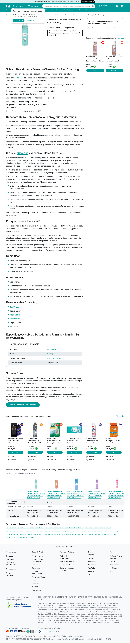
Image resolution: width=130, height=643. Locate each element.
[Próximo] (121, 55)
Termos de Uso (66, 565)
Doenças (35, 583)
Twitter (91, 558)
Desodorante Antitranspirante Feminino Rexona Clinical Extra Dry (64, 528)
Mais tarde (30, 20)
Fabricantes (36, 590)
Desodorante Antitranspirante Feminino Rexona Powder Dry (100, 531)
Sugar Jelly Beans (17, 315)
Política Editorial (12, 559)
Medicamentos (37, 556)
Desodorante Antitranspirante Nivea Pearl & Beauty (21, 537)
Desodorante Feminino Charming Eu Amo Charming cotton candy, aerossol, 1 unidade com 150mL (76, 494)
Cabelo (112, 571)
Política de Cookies (67, 562)
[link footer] (43, 631)
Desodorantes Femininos (55, 358)
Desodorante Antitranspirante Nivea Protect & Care (49, 534)
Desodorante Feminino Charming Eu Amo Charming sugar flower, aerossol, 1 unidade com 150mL (117, 494)
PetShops (113, 568)
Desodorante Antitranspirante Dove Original (98, 528)
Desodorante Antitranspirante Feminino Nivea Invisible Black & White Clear (28, 531)
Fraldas (112, 562)
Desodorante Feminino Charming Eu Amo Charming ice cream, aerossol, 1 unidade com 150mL (97, 494)
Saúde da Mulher (78, 10)
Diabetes (47, 10)
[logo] (8, 6)
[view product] (95, 48)
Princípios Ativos (38, 577)
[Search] (93, 6)
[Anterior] (89, 55)
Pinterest (91, 571)
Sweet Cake (15, 319)
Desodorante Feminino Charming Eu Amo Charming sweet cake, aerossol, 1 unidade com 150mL (63, 33)
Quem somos (11, 556)
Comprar (95, 70)
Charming (50, 354)
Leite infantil (66, 10)
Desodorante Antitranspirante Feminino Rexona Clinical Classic (25, 528)
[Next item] (122, 443)
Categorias (36, 565)
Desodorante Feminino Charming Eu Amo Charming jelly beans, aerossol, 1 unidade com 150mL (56, 494)
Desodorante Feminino (64, 15)
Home (10, 15)
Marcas (35, 587)
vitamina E (17, 78)
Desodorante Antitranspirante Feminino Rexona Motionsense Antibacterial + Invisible (91, 534)
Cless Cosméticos (52, 349)
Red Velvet (14, 307)
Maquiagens (114, 565)
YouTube (91, 568)
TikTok (90, 575)
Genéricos (89, 10)
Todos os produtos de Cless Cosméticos (23, 404)
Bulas (34, 580)
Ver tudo (121, 38)
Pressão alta (56, 10)
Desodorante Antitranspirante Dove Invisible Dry (66, 531)
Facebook (92, 562)
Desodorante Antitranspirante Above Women (19, 534)
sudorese (22, 153)
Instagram (92, 565)
